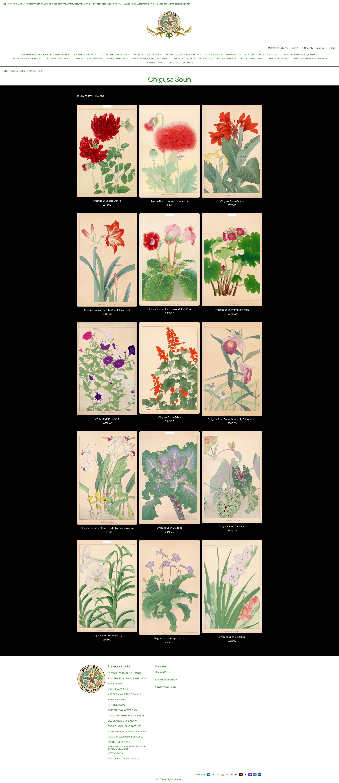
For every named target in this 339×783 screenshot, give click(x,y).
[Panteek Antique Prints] (169, 25)
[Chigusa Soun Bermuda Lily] (107, 586)
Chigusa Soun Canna (232, 201)
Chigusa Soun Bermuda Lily (107, 635)
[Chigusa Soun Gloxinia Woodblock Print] (169, 259)
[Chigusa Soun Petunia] (107, 368)
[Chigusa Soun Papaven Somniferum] (169, 151)
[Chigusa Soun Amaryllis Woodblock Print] (107, 260)
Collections (17, 71)
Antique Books (213, 54)
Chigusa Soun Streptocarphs (169, 638)
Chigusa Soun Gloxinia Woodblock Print (169, 309)
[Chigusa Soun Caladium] (232, 477)
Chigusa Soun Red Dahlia (107, 200)
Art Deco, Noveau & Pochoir (124, 694)
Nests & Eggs (115, 753)
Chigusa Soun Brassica (169, 527)
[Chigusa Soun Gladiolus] (232, 586)
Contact (174, 62)
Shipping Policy (162, 672)
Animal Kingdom (117, 699)
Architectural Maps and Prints (127, 678)
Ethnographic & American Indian (127, 731)
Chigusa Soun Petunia (107, 418)
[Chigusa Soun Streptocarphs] (169, 587)
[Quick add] (143, 194)
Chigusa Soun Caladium (232, 526)
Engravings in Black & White (124, 726)
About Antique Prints (165, 686)
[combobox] (101, 96)
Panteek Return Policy (166, 679)
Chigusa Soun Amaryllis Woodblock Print (107, 310)
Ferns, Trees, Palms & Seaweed (125, 736)
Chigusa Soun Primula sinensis (232, 309)
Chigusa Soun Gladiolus (232, 636)
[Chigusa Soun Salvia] (169, 368)
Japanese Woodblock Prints (124, 673)
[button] (308, 48)
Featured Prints (155, 62)
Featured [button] (99, 96)
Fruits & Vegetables (119, 742)
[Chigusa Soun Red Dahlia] (107, 151)
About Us (188, 62)
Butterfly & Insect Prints (123, 710)
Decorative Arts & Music (122, 720)
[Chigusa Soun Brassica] (169, 477)
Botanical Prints (118, 689)
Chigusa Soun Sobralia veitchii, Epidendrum (232, 419)
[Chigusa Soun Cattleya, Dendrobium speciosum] (107, 478)
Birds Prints (115, 683)
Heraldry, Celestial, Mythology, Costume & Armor (127, 747)
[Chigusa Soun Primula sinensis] (232, 259)
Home (5, 71)
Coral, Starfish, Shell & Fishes (126, 715)
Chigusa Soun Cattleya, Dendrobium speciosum (107, 528)
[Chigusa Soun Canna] (232, 151)
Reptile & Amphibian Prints (123, 758)
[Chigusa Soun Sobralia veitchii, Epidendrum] (232, 369)
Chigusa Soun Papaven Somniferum (169, 200)
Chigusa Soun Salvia (169, 417)
